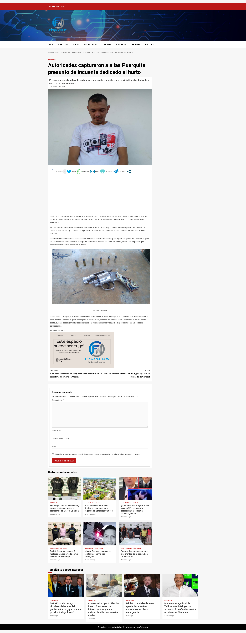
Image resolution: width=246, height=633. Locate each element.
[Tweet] (71, 171)
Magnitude (130, 627)
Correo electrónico (61, 438)
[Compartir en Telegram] (119, 171)
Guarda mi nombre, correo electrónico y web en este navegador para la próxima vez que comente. (97, 454)
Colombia (106, 45)
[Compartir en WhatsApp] (83, 171)
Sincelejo (63, 45)
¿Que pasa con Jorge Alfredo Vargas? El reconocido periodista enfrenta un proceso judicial (135, 488)
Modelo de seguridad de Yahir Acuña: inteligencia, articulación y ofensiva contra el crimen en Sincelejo (180, 585)
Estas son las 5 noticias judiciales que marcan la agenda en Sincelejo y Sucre (99, 488)
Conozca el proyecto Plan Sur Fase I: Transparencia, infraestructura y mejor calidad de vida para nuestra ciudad (104, 585)
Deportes (135, 45)
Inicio (50, 45)
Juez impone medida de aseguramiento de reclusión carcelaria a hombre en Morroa (74, 373)
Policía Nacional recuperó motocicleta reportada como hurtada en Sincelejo (64, 533)
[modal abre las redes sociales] (128, 171)
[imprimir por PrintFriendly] (106, 171)
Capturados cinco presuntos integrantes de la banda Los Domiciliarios (135, 533)
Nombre (56, 430)
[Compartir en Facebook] (56, 171)
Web (54, 446)
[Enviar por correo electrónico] (94, 171)
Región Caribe (90, 45)
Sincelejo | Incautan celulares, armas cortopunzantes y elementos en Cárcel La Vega (64, 488)
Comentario (58, 400)
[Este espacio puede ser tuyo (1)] (82, 349)
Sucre (76, 45)
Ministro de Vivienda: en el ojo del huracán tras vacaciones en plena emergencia (142, 585)
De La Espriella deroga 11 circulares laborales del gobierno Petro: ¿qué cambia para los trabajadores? (66, 585)
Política (149, 45)
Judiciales (121, 45)
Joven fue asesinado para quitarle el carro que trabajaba (99, 533)
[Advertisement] (100, 195)
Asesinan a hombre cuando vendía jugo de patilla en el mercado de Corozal (125, 373)
